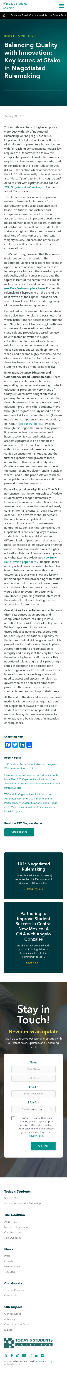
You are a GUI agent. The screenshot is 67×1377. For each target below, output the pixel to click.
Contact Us (10, 1295)
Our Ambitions (12, 1232)
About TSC (10, 1221)
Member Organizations (17, 1227)
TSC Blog (9, 1272)
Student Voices (12, 1198)
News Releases (12, 1266)
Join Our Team (12, 1237)
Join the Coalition (14, 1290)
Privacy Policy (36, 1135)
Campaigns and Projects (18, 1324)
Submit (43, 1146)
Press (7, 1256)
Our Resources (12, 1314)
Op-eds (8, 1261)
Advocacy (9, 1319)
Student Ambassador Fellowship (22, 1203)
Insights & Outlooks (20, 36)
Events (8, 1330)
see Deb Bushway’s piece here (24, 288)
